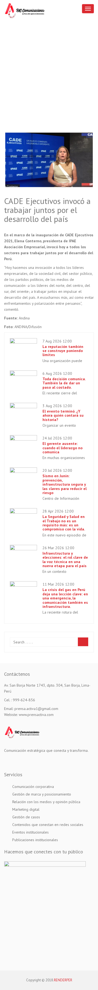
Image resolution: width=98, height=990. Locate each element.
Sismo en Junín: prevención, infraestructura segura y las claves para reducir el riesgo (64, 484)
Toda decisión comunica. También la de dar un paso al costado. (63, 383)
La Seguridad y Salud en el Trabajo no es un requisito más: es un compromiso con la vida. (63, 523)
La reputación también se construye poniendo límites (62, 350)
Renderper (63, 980)
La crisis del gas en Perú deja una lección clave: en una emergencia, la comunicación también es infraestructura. (65, 598)
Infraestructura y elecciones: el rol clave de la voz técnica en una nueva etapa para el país (65, 559)
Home (49, 81)
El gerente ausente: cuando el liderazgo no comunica (62, 447)
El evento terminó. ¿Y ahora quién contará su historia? (63, 415)
